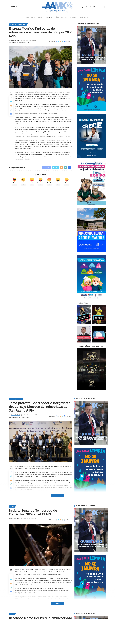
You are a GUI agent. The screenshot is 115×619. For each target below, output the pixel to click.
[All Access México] (57, 7)
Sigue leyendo (57, 496)
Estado (12, 24)
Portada (19, 398)
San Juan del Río (21, 24)
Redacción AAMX (15, 40)
